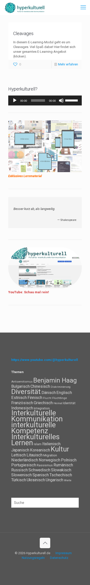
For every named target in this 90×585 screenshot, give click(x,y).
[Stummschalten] (61, 100)
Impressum (64, 553)
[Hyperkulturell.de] (25, 7)
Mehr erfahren (68, 64)
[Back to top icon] (45, 543)
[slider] (72, 100)
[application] (45, 100)
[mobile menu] (83, 7)
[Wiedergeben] (14, 100)
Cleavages (23, 33)
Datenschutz (59, 558)
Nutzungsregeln (33, 558)
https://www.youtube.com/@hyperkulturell (44, 360)
